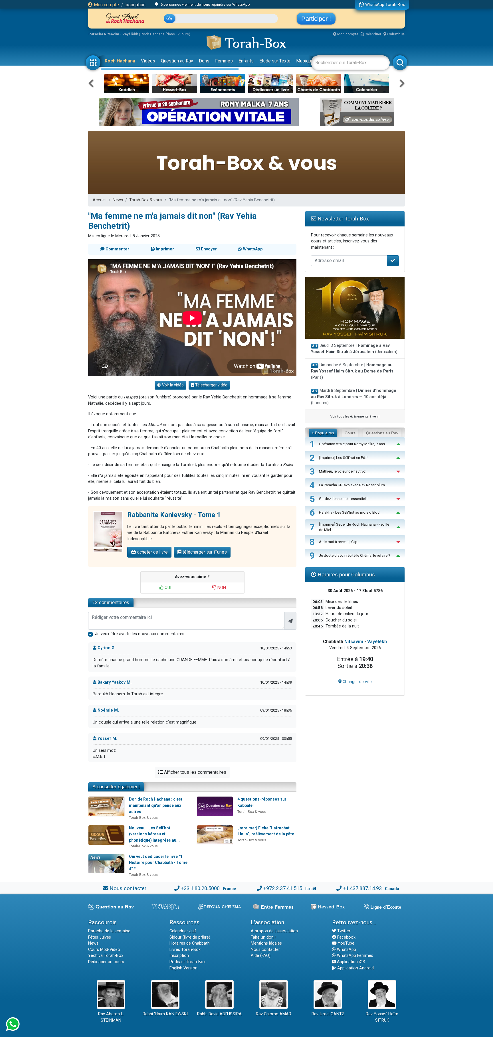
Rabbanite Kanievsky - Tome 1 (174, 515)
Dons (204, 61)
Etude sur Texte (274, 61)
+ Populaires (323, 433)
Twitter (343, 931)
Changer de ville (357, 681)
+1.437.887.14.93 (362, 888)
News (118, 200)
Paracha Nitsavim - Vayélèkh (113, 34)
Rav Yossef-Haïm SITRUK (382, 1017)
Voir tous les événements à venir (355, 416)
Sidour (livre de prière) (189, 937)
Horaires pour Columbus (345, 575)
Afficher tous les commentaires (194, 772)
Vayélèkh (377, 641)
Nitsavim (353, 641)
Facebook (345, 937)
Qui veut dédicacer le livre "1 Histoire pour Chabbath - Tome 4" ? (158, 862)
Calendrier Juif (182, 931)
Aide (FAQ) (260, 955)
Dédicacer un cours (106, 961)
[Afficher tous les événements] (156, 4)
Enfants (246, 61)
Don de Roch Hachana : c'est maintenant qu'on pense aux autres (155, 805)
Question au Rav (177, 61)
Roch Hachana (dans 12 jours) (165, 34)
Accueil (99, 200)
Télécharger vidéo (210, 385)
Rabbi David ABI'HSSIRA (219, 1014)
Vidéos (148, 61)
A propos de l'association (274, 931)
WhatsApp (346, 949)
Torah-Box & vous (145, 200)
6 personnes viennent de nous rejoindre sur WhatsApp (205, 4)
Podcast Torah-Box (187, 961)
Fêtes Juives (99, 937)
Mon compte (106, 4)
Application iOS (350, 961)
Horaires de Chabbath (189, 943)
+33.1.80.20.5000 (200, 888)
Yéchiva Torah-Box (105, 955)
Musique (305, 61)
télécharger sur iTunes (204, 552)
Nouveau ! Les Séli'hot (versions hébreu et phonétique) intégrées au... (154, 834)
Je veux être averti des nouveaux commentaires (139, 633)
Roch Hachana (120, 61)
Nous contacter (128, 888)
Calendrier (372, 34)
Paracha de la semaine (109, 931)
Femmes (224, 61)
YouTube (345, 943)
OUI (167, 587)
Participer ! (316, 18)
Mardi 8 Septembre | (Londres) (353, 396)
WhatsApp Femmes (354, 955)
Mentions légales (266, 943)
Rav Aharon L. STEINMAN (111, 1017)
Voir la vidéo (172, 385)
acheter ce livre (152, 552)
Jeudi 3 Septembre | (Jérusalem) (354, 348)
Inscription (135, 4)
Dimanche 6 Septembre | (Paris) (352, 371)
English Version (183, 968)
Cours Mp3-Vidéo (104, 949)
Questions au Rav (382, 433)
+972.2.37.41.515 (282, 888)
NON (221, 587)
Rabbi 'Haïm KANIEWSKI (165, 1014)
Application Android (355, 968)
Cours (350, 433)
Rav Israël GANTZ (328, 1014)
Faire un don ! (263, 937)
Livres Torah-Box (185, 949)
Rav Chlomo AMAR (273, 1014)
